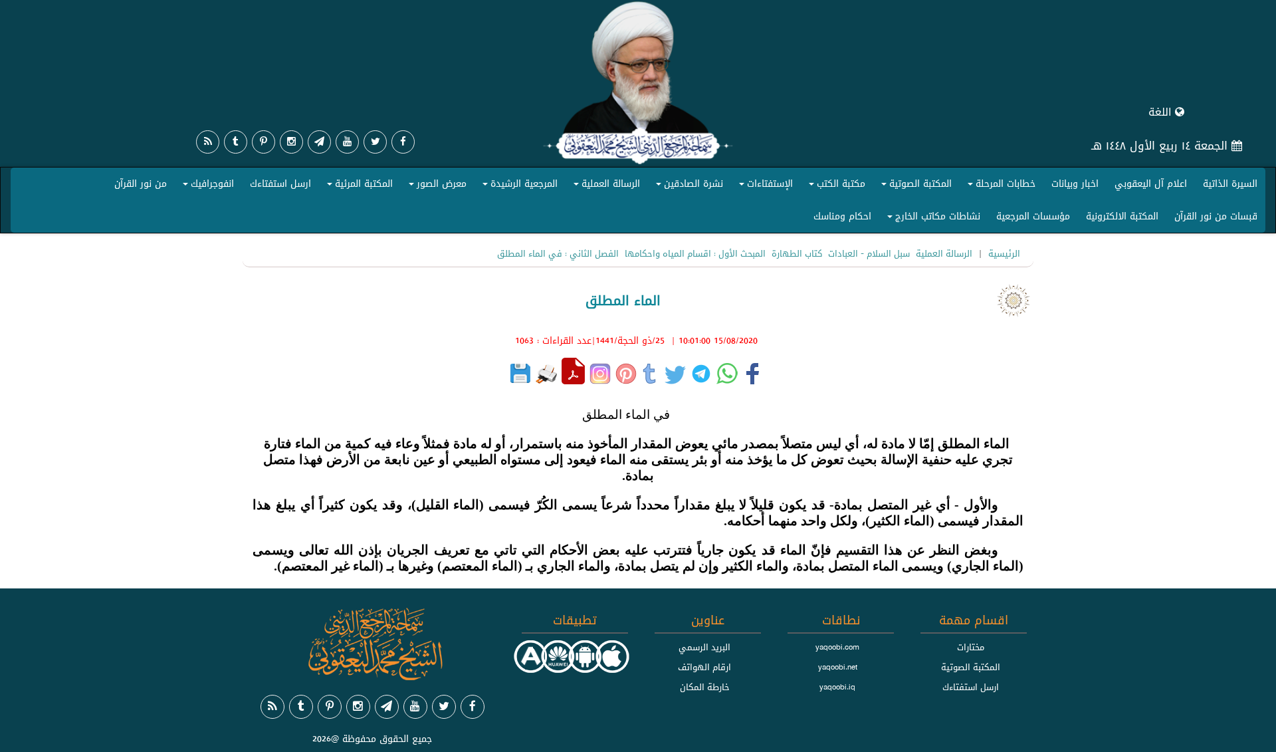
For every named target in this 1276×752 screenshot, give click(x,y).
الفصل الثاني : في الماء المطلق (558, 253)
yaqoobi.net (837, 667)
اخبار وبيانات (1075, 183)
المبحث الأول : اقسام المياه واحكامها (695, 253)
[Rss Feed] (207, 142)
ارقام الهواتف (704, 667)
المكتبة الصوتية (914, 186)
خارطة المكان (705, 687)
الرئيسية (1004, 253)
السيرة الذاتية (1230, 183)
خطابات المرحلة (999, 186)
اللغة (1161, 112)
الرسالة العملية (605, 186)
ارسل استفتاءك (280, 183)
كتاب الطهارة (797, 253)
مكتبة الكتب (835, 186)
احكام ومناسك (842, 216)
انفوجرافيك (206, 186)
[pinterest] (263, 142)
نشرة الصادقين (687, 186)
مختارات (970, 647)
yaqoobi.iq (837, 687)
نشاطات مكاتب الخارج (931, 218)
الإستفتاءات (764, 186)
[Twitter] (375, 142)
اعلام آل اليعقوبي (1151, 183)
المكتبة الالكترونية (1122, 216)
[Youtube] (347, 142)
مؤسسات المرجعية (1033, 216)
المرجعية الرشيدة (518, 186)
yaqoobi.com (837, 647)
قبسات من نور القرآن (1215, 216)
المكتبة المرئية (358, 186)
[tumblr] (235, 142)
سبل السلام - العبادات (869, 253)
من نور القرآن (140, 183)
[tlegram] (319, 142)
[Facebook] (403, 142)
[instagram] (291, 142)
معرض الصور (436, 186)
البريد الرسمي (704, 647)
